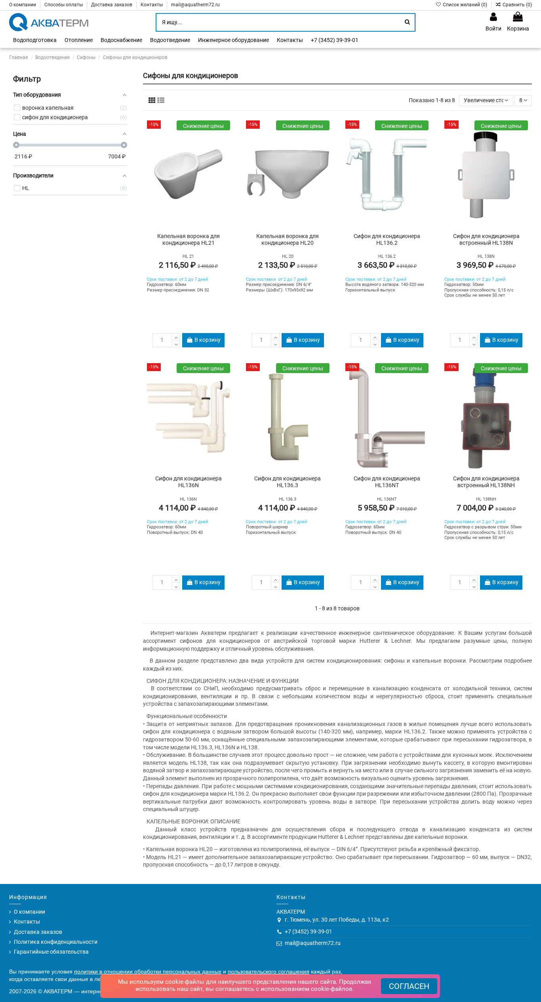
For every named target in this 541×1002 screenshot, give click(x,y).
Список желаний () (465, 5)
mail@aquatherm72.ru (195, 5)
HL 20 (287, 256)
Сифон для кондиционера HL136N (188, 481)
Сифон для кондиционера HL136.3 (287, 481)
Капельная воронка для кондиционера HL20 (287, 239)
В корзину (207, 340)
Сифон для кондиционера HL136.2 (387, 239)
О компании (23, 5)
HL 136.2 (387, 256)
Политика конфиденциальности (55, 942)
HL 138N (486, 256)
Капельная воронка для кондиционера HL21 (188, 239)
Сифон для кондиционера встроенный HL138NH (486, 481)
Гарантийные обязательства (51, 952)
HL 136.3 (287, 499)
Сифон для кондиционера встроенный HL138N (486, 239)
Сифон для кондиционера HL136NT (387, 481)
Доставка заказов (112, 5)
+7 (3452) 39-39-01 (308, 931)
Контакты (152, 5)
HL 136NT (387, 499)
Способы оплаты (64, 5)
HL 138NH (486, 499)
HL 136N (188, 499)
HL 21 (188, 256)
